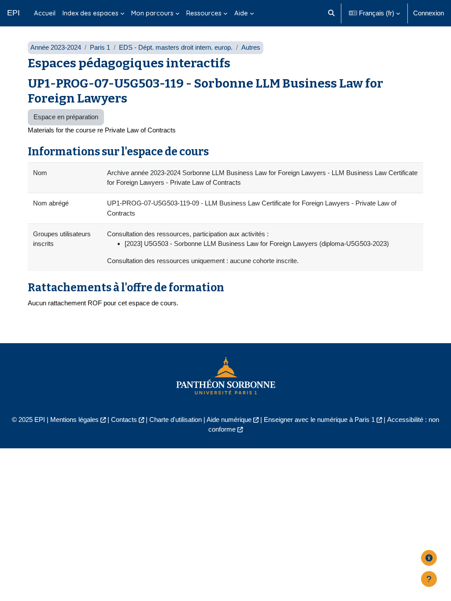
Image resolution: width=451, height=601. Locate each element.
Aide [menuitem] (241, 13)
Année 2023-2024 (55, 47)
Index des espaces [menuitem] (90, 13)
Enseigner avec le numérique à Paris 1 (319, 419)
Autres (250, 47)
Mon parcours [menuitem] (152, 13)
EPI (13, 12)
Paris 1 (100, 47)
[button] (331, 13)
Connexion (428, 13)
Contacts (124, 419)
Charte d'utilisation (175, 419)
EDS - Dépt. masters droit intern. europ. (176, 47)
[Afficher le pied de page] (429, 579)
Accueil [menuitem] (44, 13)
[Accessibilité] (429, 558)
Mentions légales (74, 419)
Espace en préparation (65, 117)
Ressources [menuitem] (204, 13)
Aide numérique (229, 419)
